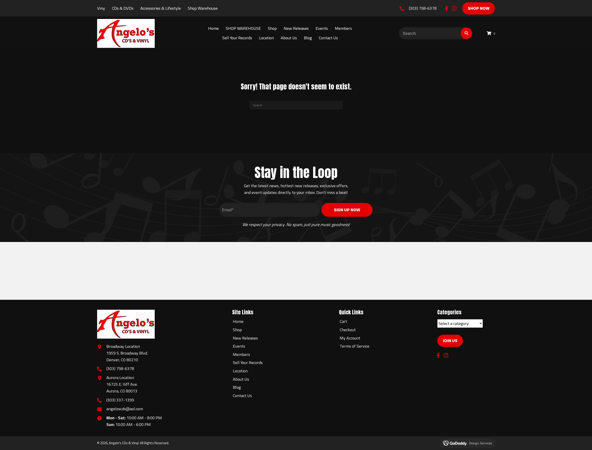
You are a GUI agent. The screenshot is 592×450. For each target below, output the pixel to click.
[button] (446, 8)
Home (238, 321)
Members (241, 354)
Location (240, 371)
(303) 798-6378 (423, 8)
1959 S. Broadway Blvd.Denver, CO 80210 (127, 356)
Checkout (348, 330)
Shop (237, 330)
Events (239, 346)
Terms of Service (354, 346)
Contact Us (242, 395)
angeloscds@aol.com (124, 409)
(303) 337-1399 (120, 400)
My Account (350, 338)
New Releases (245, 338)
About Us (241, 379)
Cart (343, 321)
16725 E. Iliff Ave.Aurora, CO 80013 (122, 387)
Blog (237, 387)
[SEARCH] (466, 33)
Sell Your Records (248, 362)
